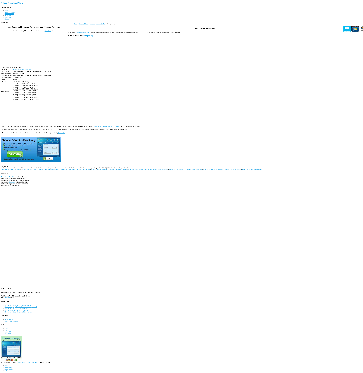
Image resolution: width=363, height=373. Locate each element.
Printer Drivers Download (194, 169)
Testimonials (8, 367)
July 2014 (7, 330)
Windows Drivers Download (29, 169)
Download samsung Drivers (118, 169)
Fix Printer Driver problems (177, 169)
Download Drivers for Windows (10, 169)
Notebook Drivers (256, 169)
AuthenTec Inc (100, 24)
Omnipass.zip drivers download (22, 69)
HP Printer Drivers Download (159, 169)
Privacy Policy (9, 369)
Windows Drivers (10, 12)
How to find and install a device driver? (16, 308)
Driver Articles (9, 15)
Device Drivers (9, 14)
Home (6, 10)
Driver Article (9, 319)
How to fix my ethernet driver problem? (16, 310)
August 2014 (8, 328)
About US (8, 17)
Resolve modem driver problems (49, 169)
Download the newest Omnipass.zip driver (106, 126)
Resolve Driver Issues (11, 321)
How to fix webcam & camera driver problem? (18, 312)
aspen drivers (246, 169)
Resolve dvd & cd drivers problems (138, 169)
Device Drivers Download (68, 169)
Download (48, 31)
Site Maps (7, 365)
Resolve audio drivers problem (100, 169)
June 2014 (8, 332)
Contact (7, 19)
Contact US (61, 133)
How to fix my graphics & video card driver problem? (21, 307)
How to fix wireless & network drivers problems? (19, 305)
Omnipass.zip (88, 36)
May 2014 (8, 333)
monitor (92, 24)
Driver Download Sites (12, 3)
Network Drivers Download (232, 169)
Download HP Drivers (83, 169)
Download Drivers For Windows (27, 362)
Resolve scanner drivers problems (213, 169)
